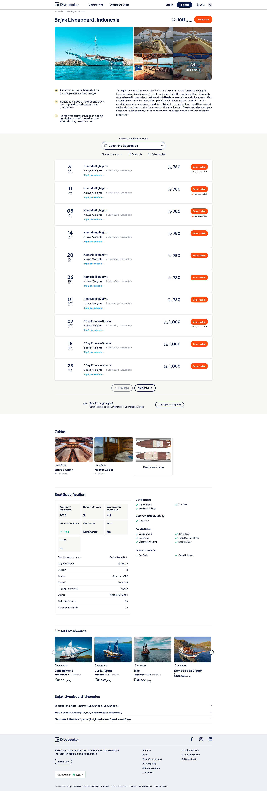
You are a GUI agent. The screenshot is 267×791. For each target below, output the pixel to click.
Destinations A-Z (145, 786)
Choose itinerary (110, 154)
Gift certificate (189, 759)
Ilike (137, 670)
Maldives (77, 786)
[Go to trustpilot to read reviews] (87, 774)
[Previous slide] (54, 652)
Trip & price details (93, 175)
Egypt (69, 786)
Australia (132, 786)
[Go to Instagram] (201, 739)
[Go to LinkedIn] (210, 739)
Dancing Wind (64, 670)
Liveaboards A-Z (160, 786)
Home (57, 11)
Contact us (148, 772)
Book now (203, 19)
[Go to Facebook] (192, 739)
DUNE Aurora (103, 670)
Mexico (114, 786)
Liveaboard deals (190, 750)
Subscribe (63, 761)
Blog (144, 754)
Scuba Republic (118, 557)
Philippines (122, 786)
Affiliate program (151, 768)
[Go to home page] (67, 4)
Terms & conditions (152, 759)
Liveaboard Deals (119, 4)
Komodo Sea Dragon (188, 670)
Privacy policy (149, 763)
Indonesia (65, 11)
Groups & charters (191, 754)
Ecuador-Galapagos (91, 786)
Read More (121, 114)
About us (146, 750)
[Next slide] (211, 652)
